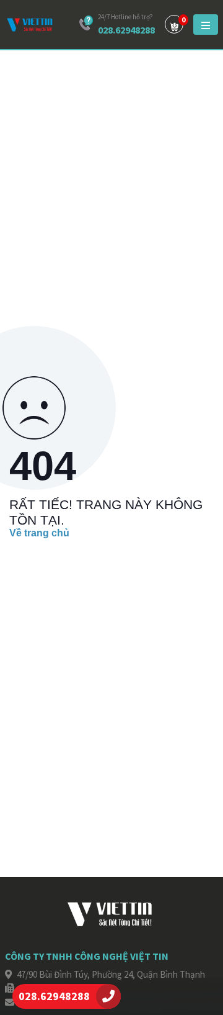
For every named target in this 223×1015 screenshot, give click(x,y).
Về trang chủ (39, 533)
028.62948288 (126, 30)
